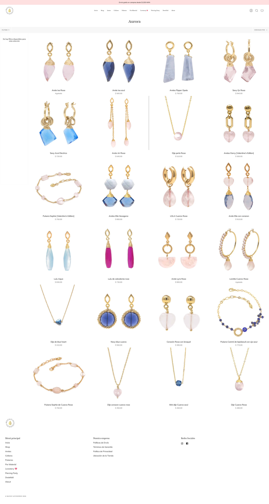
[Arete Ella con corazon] (239, 186)
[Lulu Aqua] (58, 249)
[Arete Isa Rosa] (58, 60)
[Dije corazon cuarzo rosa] (119, 375)
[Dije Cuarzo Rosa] (239, 375)
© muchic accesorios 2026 (15, 496)
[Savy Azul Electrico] (58, 123)
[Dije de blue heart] (58, 312)
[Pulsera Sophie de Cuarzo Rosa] (58, 375)
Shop (7, 447)
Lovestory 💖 (11, 469)
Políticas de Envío (101, 442)
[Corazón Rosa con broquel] (179, 312)
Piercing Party (11, 473)
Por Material (10, 464)
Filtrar (5, 30)
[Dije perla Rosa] (179, 123)
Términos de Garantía (102, 447)
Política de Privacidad (102, 451)
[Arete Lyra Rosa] (179, 249)
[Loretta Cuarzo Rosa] (239, 249)
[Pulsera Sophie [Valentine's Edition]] (58, 186)
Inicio (7, 442)
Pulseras (9, 460)
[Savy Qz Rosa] (239, 60)
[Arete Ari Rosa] (119, 123)
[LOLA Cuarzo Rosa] (179, 186)
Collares (8, 456)
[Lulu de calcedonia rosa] (119, 249)
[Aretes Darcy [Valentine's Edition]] (239, 123)
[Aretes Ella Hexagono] (119, 186)
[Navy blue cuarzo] (119, 312)
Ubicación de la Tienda (103, 456)
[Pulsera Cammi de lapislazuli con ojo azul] (239, 312)
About (8, 482)
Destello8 (9, 477)
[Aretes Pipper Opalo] (179, 60)
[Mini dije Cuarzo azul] (179, 375)
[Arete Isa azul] (119, 60)
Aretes (8, 451)
